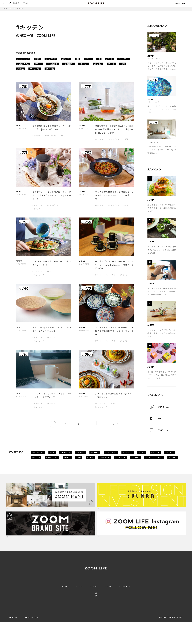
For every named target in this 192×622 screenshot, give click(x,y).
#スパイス (50, 69)
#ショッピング (23, 59)
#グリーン (135, 457)
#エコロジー (69, 64)
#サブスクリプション (154, 457)
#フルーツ (173, 457)
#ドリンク (36, 457)
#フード (38, 64)
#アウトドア (104, 457)
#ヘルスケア (53, 64)
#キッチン (37, 135)
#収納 (79, 457)
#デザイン (66, 59)
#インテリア (51, 59)
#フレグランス (52, 457)
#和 (77, 59)
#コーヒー (84, 64)
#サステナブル (23, 64)
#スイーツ (95, 452)
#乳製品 (20, 69)
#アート (109, 59)
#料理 (37, 59)
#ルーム (111, 64)
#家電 (123, 64)
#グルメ (88, 59)
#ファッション (111, 452)
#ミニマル (98, 64)
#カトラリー (124, 59)
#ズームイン (35, 69)
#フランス (155, 452)
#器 (98, 59)
